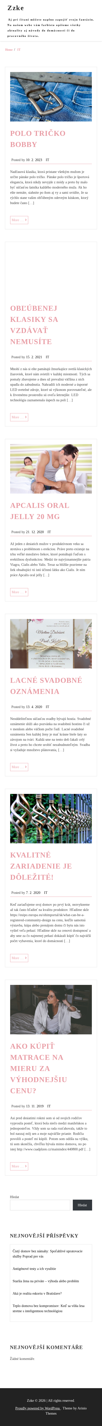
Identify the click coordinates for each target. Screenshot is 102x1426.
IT (47, 160)
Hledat (14, 1197)
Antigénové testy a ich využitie (34, 1269)
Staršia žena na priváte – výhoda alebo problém (46, 1281)
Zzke (15, 8)
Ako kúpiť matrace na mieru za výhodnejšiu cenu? (38, 1068)
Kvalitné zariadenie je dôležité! (41, 866)
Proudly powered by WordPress (38, 1408)
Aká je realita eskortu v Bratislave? (37, 1293)
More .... (20, 221)
